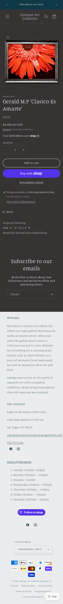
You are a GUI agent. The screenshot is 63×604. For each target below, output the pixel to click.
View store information (21, 201)
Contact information (33, 597)
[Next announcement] (56, 5)
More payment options (31, 182)
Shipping (7, 129)
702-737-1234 (15, 442)
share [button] (9, 211)
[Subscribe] (52, 294)
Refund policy (28, 585)
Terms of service (24, 591)
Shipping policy (43, 591)
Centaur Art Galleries (29, 581)
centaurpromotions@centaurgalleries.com (34, 435)
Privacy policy (45, 585)
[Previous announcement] (6, 5)
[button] (7, 16)
